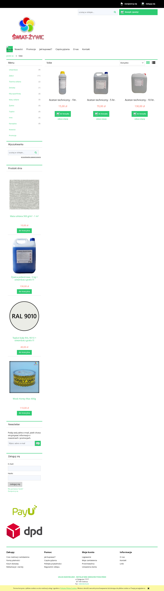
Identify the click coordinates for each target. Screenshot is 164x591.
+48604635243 (83, 584)
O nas (122, 557)
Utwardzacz (13, 70)
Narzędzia (13, 123)
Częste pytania (50, 560)
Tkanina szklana (15, 81)
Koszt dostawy (12, 563)
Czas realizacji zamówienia (17, 557)
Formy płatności (13, 560)
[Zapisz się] (38, 443)
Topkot (11, 111)
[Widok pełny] (153, 62)
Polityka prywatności (53, 563)
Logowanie (86, 557)
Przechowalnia (88, 563)
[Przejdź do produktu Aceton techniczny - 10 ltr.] (139, 83)
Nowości (12, 129)
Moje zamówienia (89, 560)
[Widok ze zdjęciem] (148, 62)
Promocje (12, 135)
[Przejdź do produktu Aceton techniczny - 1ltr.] (62, 83)
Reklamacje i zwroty (14, 567)
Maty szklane (14, 99)
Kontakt (123, 560)
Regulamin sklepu (52, 567)
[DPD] (24, 531)
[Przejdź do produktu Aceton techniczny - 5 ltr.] (101, 83)
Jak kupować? (49, 557)
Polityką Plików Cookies (68, 588)
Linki (122, 563)
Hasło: (10, 473)
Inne (10, 117)
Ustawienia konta (89, 567)
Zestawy (12, 87)
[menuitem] (19, 49)
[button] (62, 119)
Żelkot (11, 76)
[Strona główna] (28, 27)
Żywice (11, 105)
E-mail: (11, 464)
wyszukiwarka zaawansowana (31, 157)
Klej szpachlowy (15, 93)
